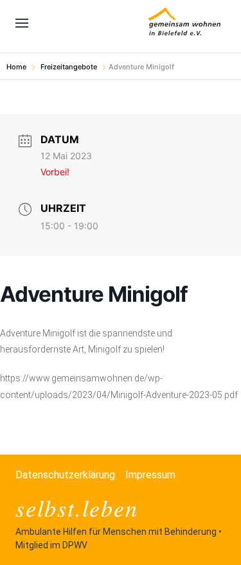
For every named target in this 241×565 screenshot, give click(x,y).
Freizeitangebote (68, 66)
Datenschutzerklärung (65, 475)
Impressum (150, 475)
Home (17, 66)
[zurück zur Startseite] (184, 23)
